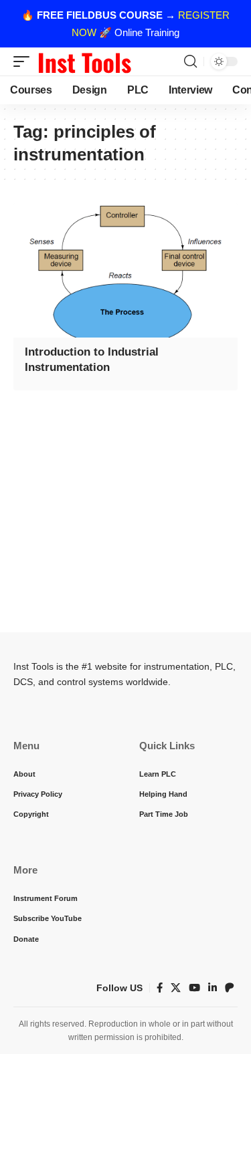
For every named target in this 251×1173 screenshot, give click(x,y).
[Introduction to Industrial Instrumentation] (125, 270)
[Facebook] (159, 988)
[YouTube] (194, 988)
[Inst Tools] (84, 61)
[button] (24, 61)
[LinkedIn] (212, 988)
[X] (175, 988)
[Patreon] (230, 988)
